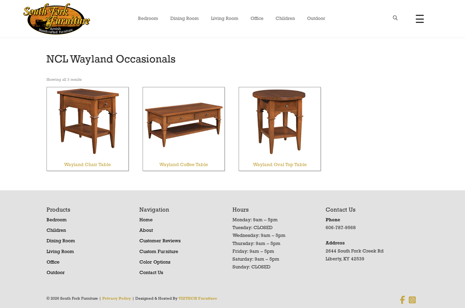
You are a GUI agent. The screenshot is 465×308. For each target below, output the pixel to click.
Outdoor (316, 18)
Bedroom (148, 18)
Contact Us (151, 273)
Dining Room (184, 18)
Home (146, 220)
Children (285, 18)
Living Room (224, 18)
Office (257, 18)
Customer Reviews (160, 241)
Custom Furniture (158, 252)
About (146, 230)
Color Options (154, 262)
